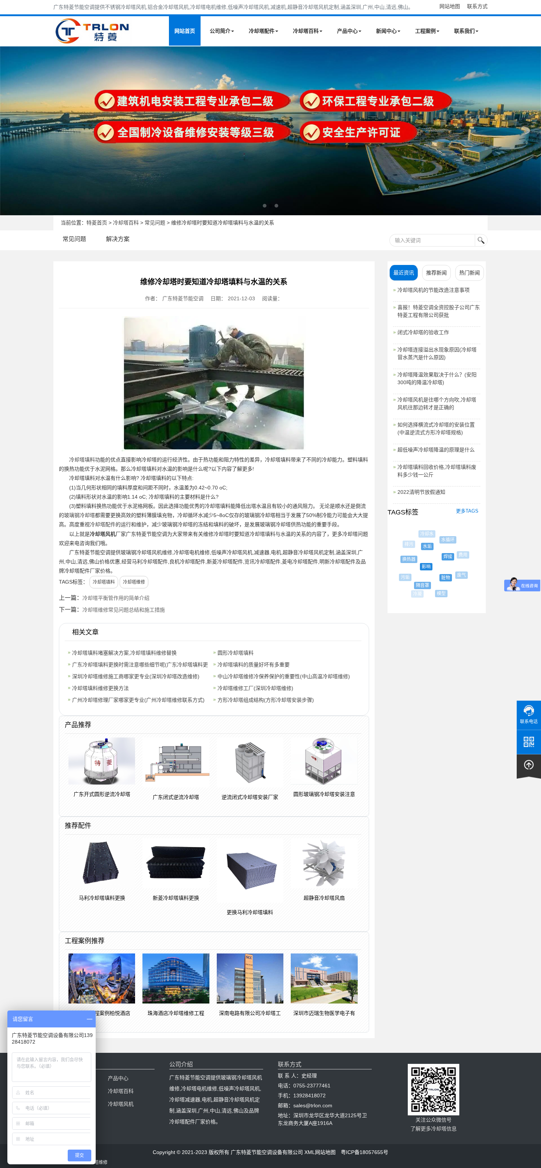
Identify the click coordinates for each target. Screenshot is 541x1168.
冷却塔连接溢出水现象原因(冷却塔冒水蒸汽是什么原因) (437, 353)
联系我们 (464, 31)
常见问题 (155, 223)
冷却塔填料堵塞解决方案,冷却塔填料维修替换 (124, 653)
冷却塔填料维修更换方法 (100, 688)
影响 (417, 566)
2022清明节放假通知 (421, 492)
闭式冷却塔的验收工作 (423, 332)
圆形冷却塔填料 (236, 653)
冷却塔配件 (262, 31)
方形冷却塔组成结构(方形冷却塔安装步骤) (266, 700)
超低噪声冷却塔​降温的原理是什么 (436, 450)
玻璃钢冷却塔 (79, 515)
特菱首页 (96, 223)
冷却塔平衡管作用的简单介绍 (115, 598)
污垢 (402, 577)
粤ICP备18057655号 (364, 1152)
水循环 (443, 539)
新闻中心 (386, 31)
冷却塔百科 (306, 31)
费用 (458, 555)
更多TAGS (467, 511)
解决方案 (118, 239)
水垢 (420, 546)
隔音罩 (416, 585)
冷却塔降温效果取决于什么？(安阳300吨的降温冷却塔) (437, 378)
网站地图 (449, 6)
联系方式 (477, 6)
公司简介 (220, 31)
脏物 (436, 577)
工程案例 (425, 31)
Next (7, 130)
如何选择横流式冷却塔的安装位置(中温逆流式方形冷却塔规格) (436, 428)
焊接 (439, 556)
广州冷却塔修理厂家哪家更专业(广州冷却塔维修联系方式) (138, 700)
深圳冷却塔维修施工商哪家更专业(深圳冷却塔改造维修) (135, 676)
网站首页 (184, 31)
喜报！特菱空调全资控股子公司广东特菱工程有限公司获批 (438, 311)
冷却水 (424, 534)
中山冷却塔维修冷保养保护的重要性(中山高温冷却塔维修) (284, 676)
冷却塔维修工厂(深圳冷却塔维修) (255, 688)
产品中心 (347, 31)
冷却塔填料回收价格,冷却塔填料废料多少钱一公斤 (436, 471)
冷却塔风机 (103, 534)
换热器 (403, 559)
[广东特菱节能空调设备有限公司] (92, 40)
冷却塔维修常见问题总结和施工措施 (123, 610)
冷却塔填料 (82, 460)
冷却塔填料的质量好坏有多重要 (254, 665)
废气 (456, 575)
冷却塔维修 (134, 582)
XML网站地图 (320, 1152)
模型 (436, 593)
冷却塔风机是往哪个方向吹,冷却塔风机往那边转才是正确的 (436, 403)
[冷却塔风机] (270, 130)
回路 (456, 588)
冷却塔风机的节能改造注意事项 (433, 290)
